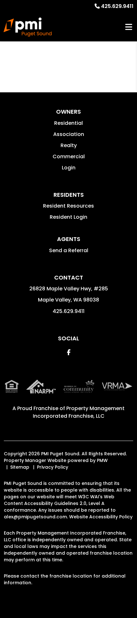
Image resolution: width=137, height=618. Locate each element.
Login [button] (69, 167)
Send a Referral (68, 250)
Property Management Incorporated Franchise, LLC (79, 412)
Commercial (69, 156)
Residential (68, 123)
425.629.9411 (117, 6)
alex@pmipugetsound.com (35, 517)
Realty (69, 145)
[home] (28, 27)
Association (68, 134)
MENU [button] (128, 27)
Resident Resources (68, 206)
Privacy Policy (52, 467)
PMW (102, 460)
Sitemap (19, 467)
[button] (68, 352)
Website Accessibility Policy (101, 517)
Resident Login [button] (68, 217)
